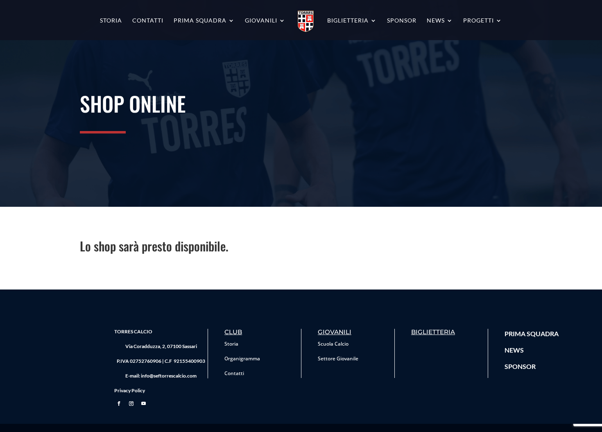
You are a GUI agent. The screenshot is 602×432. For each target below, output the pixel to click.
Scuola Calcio (333, 343)
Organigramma (242, 358)
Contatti (147, 21)
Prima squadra (200, 21)
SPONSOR (520, 366)
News (436, 21)
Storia (111, 21)
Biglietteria (348, 21)
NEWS (514, 350)
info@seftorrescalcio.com (169, 376)
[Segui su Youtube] (143, 403)
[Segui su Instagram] (131, 403)
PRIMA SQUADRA (532, 333)
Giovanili (261, 21)
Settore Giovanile (338, 358)
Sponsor (401, 21)
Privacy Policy (129, 390)
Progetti (478, 21)
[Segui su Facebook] (118, 403)
